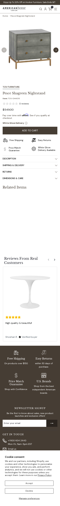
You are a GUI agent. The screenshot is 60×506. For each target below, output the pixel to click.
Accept (29, 483)
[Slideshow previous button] (48, 260)
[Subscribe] (51, 423)
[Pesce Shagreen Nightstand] (22, 220)
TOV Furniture (11, 86)
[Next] (55, 50)
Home (5, 16)
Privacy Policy (45, 475)
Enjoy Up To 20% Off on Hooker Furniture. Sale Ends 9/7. (30, 2)
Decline (29, 490)
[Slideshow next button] (54, 260)
